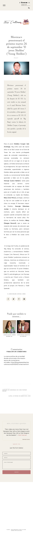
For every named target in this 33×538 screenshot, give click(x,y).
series (24, 294)
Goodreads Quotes (26, 439)
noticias (19, 294)
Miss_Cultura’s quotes (16, 423)
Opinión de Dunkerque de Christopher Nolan (14, 390)
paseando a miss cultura (19, 529)
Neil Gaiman (23, 435)
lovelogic (19, 530)
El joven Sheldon (11, 294)
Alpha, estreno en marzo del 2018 (19, 396)
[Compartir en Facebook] (8, 299)
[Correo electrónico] (24, 299)
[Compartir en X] (13, 299)
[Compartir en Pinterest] (19, 299)
